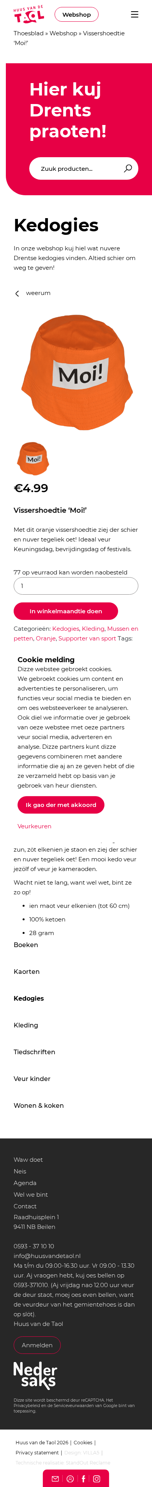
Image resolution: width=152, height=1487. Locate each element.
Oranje (46, 638)
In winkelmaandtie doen (66, 611)
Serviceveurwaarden (74, 1405)
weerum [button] (38, 293)
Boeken (26, 945)
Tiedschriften (34, 1052)
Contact (25, 1206)
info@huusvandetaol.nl (47, 1256)
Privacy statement (37, 1453)
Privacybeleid (27, 1405)
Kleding (26, 1025)
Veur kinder (32, 1079)
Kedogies (29, 998)
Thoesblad (29, 33)
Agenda (25, 1183)
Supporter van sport (87, 638)
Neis (20, 1171)
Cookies (83, 1442)
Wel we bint (31, 1194)
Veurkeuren (34, 826)
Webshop (76, 14)
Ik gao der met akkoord (61, 805)
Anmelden (37, 1345)
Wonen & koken (39, 1105)
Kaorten (27, 971)
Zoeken (126, 168)
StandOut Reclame (88, 1463)
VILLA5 (91, 1453)
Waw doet (28, 1159)
